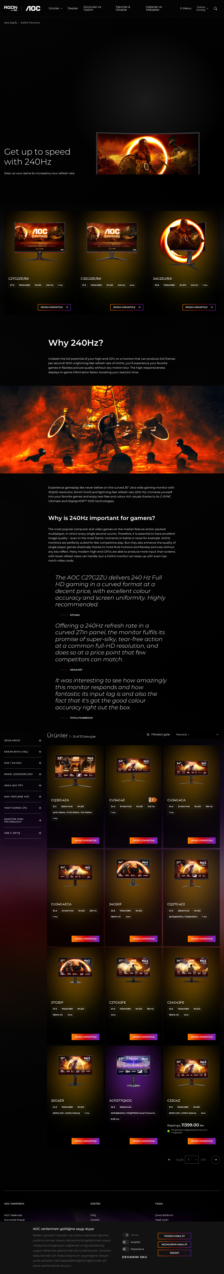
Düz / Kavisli (13, 763)
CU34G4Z (117, 800)
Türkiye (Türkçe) (200, 8)
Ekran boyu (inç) (16, 751)
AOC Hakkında (13, 1215)
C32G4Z (173, 1101)
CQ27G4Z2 (176, 904)
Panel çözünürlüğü (18, 774)
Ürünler (54, 8)
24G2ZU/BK (162, 279)
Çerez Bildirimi (164, 1215)
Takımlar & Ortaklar (123, 8)
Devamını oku (134, 1257)
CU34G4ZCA (61, 904)
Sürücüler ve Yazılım (92, 8)
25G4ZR (57, 1101)
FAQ (93, 1215)
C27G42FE (117, 1002)
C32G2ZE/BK (91, 279)
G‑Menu (185, 8)
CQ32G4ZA (60, 800)
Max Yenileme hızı (16, 796)
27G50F (57, 1002)
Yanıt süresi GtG (15, 808)
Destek (73, 8)
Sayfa (180, 1159)
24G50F (115, 904)
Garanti (95, 1219)
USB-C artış (12, 833)
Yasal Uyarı (162, 1219)
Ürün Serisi (12, 740)
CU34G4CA (176, 800)
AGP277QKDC (120, 1101)
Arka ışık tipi (13, 785)
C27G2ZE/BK (18, 279)
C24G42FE (175, 1002)
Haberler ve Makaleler (154, 8)
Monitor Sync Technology (14, 820)
